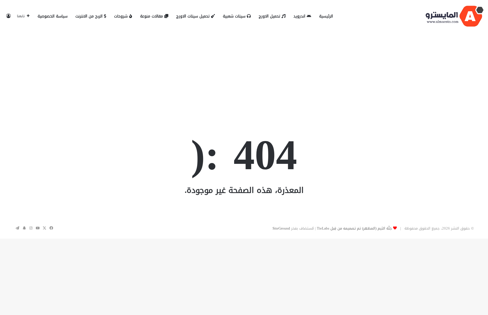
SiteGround (281, 228)
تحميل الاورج (270, 16)
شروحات (121, 16)
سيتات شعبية (235, 16)
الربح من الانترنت (89, 16)
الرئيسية (326, 16)
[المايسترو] (454, 16)
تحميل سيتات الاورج (193, 16)
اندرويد (300, 16)
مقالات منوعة (152, 16)
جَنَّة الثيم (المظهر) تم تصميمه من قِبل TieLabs (354, 228)
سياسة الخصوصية (52, 16)
